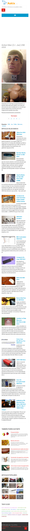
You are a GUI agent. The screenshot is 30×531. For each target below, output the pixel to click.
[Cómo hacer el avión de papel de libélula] (6, 468)
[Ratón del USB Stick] (8, 281)
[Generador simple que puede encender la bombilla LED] (19, 496)
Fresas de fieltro (15, 432)
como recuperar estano (17, 513)
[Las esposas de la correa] (12, 485)
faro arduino (13, 509)
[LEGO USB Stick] (8, 363)
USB (9, 124)
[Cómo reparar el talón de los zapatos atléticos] (19, 480)
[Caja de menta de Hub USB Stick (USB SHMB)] (8, 178)
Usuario (4, 126)
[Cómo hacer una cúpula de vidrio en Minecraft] (19, 491)
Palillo (15, 124)
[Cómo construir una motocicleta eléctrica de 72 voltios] (12, 480)
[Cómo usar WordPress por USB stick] (8, 342)
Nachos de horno (15, 440)
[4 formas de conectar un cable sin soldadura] (12, 496)
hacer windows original (6, 513)
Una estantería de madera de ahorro (20, 449)
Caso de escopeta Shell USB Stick (20, 381)
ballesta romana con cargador (15, 514)
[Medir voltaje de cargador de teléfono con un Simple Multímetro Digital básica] (5, 496)
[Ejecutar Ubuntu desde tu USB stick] (8, 156)
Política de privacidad (15, 526)
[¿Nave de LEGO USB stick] (8, 136)
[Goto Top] (25, 528)
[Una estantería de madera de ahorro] (6, 451)
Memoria (20, 124)
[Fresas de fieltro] (6, 434)
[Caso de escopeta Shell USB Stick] (8, 383)
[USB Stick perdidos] (8, 220)
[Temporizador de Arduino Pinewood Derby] (5, 480)
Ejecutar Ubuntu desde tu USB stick (21, 154)
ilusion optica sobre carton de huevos (19, 511)
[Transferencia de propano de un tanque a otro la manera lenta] (5, 485)
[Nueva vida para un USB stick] (8, 301)
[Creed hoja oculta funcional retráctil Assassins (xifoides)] (12, 491)
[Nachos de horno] (6, 442)
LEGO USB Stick (21, 360)
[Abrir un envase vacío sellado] (19, 485)
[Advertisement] (15, 28)
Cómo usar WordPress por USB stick (20, 341)
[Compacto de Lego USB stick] (8, 260)
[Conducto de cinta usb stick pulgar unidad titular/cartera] (8, 199)
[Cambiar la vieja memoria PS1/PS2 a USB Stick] (8, 321)
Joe (12, 124)
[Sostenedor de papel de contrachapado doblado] (6, 459)
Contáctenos (5, 526)
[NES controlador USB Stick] (8, 240)
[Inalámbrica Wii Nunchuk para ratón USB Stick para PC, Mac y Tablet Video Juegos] (8, 404)
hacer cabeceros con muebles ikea (9, 507)
